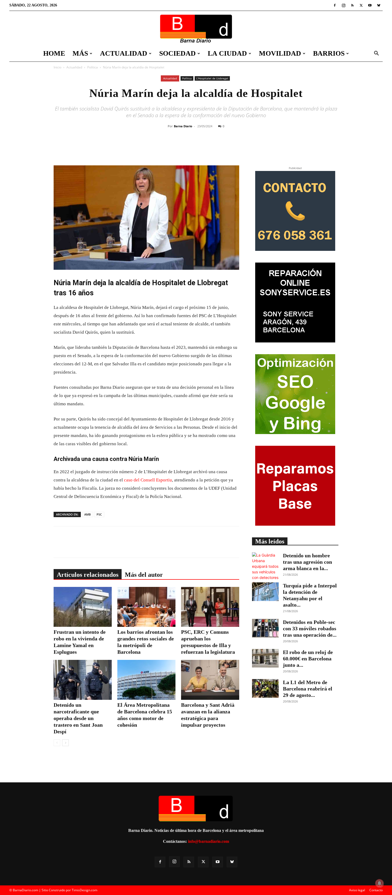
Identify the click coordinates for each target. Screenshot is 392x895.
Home (54, 53)
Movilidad (280, 53)
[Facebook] (335, 5)
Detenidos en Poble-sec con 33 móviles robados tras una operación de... (310, 628)
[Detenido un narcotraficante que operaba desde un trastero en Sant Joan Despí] (83, 680)
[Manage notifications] (379, 883)
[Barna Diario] (196, 29)
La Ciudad (227, 53)
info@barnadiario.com (208, 841)
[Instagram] (343, 5)
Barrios (329, 53)
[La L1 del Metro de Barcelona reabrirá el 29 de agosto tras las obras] (265, 688)
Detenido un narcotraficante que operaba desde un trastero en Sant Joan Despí (78, 718)
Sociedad (177, 53)
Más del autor (144, 574)
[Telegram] (230, 147)
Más (80, 53)
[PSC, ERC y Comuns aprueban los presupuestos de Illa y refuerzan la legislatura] (210, 607)
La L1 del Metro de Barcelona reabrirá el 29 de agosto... (307, 688)
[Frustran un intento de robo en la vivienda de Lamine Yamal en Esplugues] (83, 607)
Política (92, 67)
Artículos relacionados (87, 574)
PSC (99, 514)
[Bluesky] (379, 5)
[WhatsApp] (218, 147)
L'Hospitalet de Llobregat (212, 78)
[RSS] (352, 5)
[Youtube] (370, 5)
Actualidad (123, 53)
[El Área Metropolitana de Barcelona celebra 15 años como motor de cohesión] (146, 680)
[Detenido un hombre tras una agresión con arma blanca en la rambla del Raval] (265, 571)
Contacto (376, 890)
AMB (87, 514)
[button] (376, 53)
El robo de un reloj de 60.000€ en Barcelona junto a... (308, 658)
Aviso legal (357, 890)
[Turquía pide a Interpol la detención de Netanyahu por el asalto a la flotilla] (265, 591)
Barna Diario (183, 126)
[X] (361, 5)
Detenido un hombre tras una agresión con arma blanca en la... (307, 562)
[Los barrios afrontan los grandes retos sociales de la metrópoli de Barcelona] (146, 607)
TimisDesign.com (84, 890)
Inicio (57, 67)
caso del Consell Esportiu (148, 480)
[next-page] (65, 742)
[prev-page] (57, 742)
